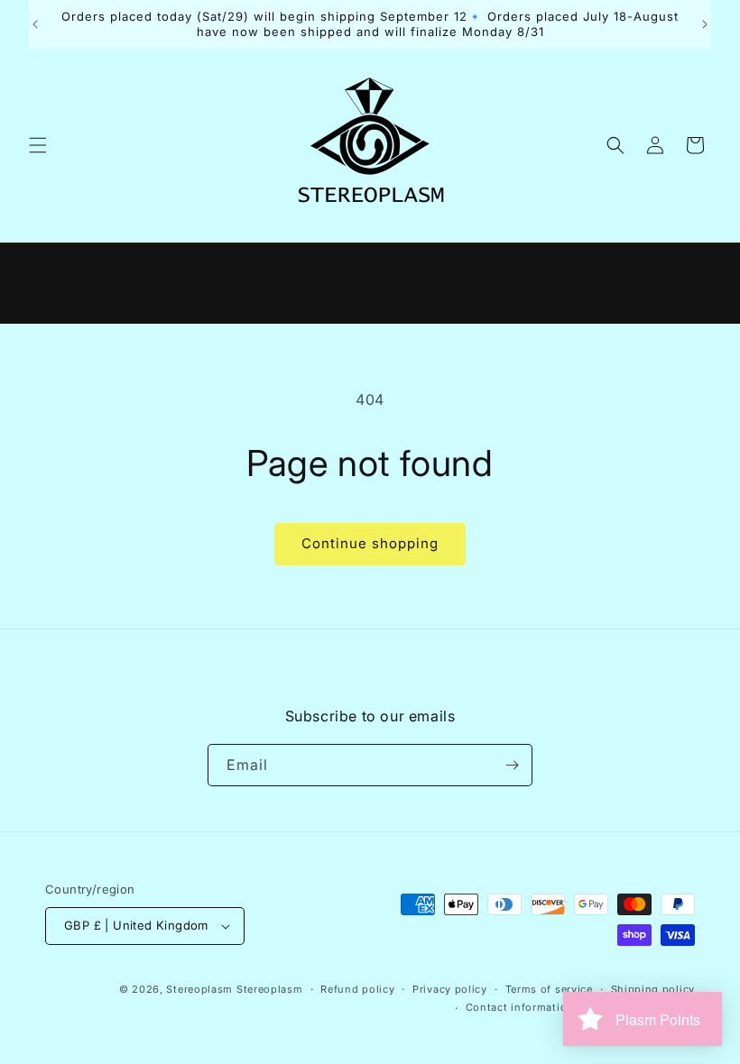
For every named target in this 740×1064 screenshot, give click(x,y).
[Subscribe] (512, 765)
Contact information (520, 1007)
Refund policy (357, 989)
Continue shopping (370, 543)
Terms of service (549, 989)
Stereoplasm (199, 989)
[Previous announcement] (35, 24)
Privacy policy (449, 989)
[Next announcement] (705, 24)
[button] (38, 145)
